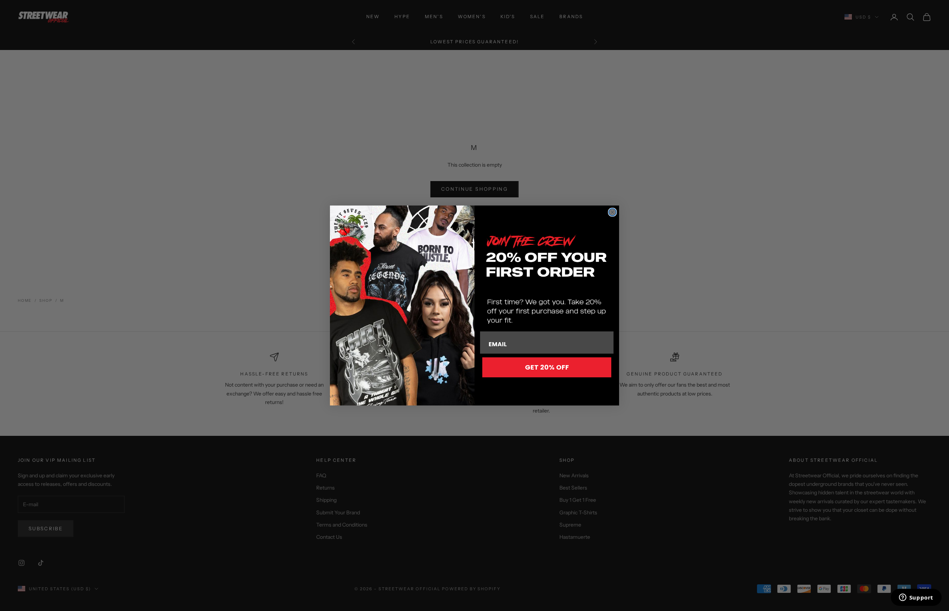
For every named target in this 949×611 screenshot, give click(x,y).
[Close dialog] (612, 212)
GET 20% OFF (547, 367)
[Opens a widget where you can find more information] (916, 598)
